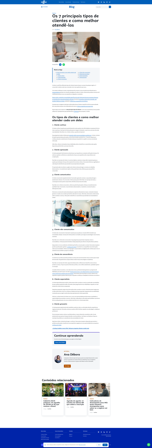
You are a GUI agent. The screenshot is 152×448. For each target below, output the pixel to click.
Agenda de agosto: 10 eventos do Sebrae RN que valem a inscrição (75, 402)
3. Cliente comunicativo (62, 79)
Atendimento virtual (86, 434)
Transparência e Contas (45, 437)
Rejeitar (99, 444)
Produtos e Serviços (76, 2)
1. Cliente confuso (60, 75)
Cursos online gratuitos (59, 434)
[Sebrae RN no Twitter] (101, 2)
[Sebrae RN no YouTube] (98, 2)
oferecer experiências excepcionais (85, 106)
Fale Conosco (83, 2)
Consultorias (57, 437)
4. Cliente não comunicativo (84, 72)
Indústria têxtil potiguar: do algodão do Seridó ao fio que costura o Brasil (51, 403)
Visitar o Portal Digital (60, 342)
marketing (76, 111)
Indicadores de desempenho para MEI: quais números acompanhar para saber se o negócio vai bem (99, 405)
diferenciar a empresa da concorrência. (79, 101)
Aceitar (105, 444)
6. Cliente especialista (83, 75)
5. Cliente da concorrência (84, 74)
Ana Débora (57, 29)
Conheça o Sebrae (44, 434)
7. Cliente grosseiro (83, 77)
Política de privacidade (45, 439)
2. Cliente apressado (61, 77)
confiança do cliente (71, 246)
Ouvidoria (85, 436)
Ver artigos (67, 366)
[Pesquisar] (110, 7)
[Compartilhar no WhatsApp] (63, 64)
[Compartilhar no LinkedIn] (60, 64)
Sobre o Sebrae (61, 2)
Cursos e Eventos (68, 2)
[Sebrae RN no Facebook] (109, 2)
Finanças (70, 436)
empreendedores (56, 92)
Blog (71, 6)
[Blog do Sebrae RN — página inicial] (44, 2)
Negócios (54, 13)
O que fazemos (43, 436)
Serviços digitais (58, 436)
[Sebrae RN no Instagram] (107, 2)
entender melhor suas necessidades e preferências (80, 135)
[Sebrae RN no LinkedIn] (104, 2)
